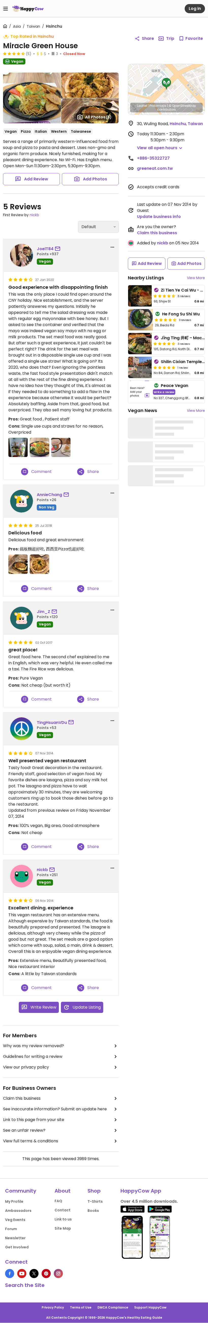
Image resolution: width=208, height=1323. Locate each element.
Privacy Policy (53, 1307)
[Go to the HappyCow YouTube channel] (21, 1273)
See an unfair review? (24, 1130)
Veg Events (15, 1219)
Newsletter (15, 1238)
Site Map (63, 1228)
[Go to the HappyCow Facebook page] (9, 1273)
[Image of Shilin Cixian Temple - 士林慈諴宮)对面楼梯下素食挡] (140, 367)
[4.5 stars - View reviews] (14, 53)
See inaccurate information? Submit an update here (55, 1109)
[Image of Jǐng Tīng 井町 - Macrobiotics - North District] (140, 343)
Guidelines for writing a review (32, 1056)
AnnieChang (49, 495)
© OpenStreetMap (182, 106)
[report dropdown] (112, 247)
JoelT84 (45, 249)
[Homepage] (28, 8)
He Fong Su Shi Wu (181, 314)
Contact (63, 1210)
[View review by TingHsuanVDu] (21, 729)
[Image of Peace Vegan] (140, 392)
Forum (11, 1228)
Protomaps (157, 106)
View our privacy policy (26, 1067)
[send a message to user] (59, 249)
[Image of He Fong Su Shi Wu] (140, 319)
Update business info (159, 216)
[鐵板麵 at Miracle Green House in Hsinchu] (18, 564)
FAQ (58, 1200)
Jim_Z (43, 612)
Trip (170, 38)
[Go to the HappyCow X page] (34, 1273)
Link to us (63, 1219)
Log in (195, 8)
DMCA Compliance (112, 1307)
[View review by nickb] (21, 876)
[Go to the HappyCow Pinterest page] (46, 1273)
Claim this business (22, 1098)
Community (20, 1190)
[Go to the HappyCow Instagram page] (58, 1273)
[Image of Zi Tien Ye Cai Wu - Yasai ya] (140, 296)
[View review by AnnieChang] (21, 501)
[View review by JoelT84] (21, 255)
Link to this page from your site (33, 1120)
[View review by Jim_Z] (21, 618)
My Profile (14, 1201)
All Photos (98, 117)
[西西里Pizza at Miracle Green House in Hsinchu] (39, 564)
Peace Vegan (174, 385)
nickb (34, 214)
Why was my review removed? (33, 1046)
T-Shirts (95, 1201)
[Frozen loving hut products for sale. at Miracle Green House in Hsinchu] (18, 447)
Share (148, 38)
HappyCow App (140, 1190)
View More (196, 277)
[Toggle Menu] (5, 8)
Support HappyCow (150, 1307)
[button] (166, 84)
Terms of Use (80, 1307)
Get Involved (17, 1247)
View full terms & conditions (30, 1141)
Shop (94, 1190)
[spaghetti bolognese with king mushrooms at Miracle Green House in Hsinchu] (39, 447)
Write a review (164, 392)
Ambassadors (18, 1210)
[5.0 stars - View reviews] (164, 367)
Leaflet (142, 106)
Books (93, 1210)
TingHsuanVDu (52, 722)
